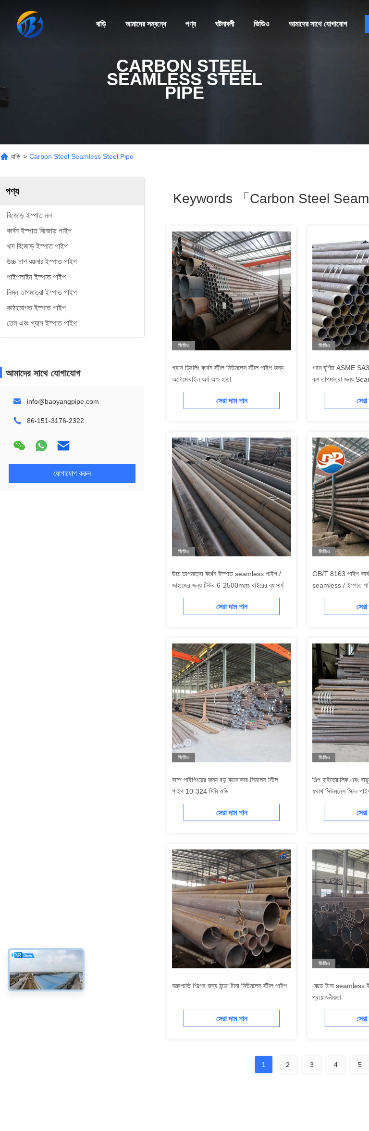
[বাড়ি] (29, 24)
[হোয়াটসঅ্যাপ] (41, 445)
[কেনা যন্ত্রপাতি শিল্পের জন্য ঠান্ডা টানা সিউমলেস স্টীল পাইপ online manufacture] (231, 909)
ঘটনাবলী (224, 24)
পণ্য (190, 24)
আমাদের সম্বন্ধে (145, 24)
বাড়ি (101, 24)
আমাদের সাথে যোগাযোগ (318, 24)
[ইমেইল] (63, 445)
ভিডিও (262, 24)
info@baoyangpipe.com (63, 401)
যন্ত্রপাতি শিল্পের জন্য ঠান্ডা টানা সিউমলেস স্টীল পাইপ (229, 986)
